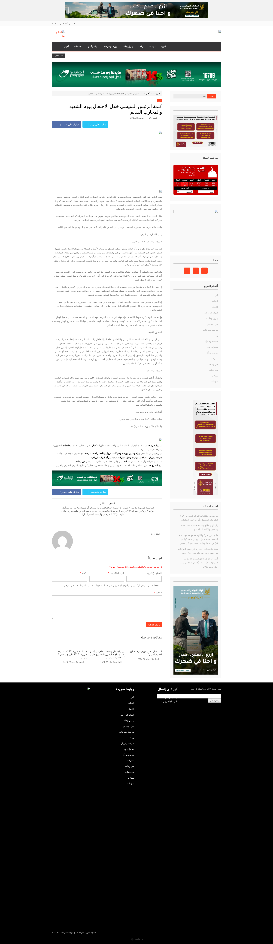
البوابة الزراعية (98, 457)
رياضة (140, 46)
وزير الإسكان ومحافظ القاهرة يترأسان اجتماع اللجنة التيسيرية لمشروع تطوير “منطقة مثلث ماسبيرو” (107, 654)
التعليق (158, 592)
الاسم (83, 573)
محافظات (78, 46)
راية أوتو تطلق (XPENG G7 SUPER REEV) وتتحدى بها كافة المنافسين (198, 527)
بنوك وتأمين (93, 46)
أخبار (67, 46)
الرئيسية (57, 46)
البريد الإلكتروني (116, 573)
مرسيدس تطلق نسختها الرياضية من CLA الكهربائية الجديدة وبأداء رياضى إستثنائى (199, 517)
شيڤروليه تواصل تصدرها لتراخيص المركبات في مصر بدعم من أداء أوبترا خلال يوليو (198, 550)
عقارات (121, 457)
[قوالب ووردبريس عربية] (132, 939)
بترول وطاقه (127, 46)
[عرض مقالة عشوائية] (216, 46)
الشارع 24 (153, 117)
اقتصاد (215, 306)
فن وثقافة (213, 364)
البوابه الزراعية (211, 312)
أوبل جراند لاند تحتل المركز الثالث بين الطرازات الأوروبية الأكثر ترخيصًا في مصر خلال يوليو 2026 (198, 562)
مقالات (215, 375)
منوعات (152, 46)
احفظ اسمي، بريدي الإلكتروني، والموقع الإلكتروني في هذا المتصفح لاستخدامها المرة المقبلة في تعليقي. (111, 585)
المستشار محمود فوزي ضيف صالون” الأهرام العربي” (145, 653)
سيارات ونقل (132, 457)
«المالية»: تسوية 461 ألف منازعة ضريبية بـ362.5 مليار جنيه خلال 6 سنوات (72, 654)
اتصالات (143, 457)
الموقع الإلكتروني (154, 573)
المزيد (164, 46)
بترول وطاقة (106, 453)
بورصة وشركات (110, 46)
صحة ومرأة (111, 457)
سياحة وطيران (155, 457)
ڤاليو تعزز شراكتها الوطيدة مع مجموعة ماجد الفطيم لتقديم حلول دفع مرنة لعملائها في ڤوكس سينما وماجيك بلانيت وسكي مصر (197, 539)
